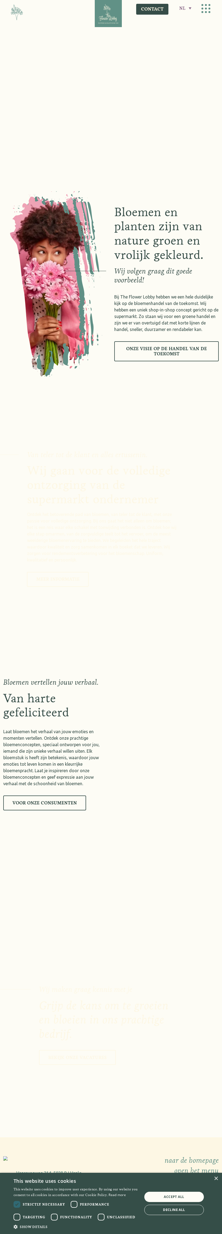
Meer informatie (58, 579)
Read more (117, 1195)
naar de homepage (192, 1160)
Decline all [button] (174, 1209)
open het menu (196, 1170)
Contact (152, 9)
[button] (76, 1226)
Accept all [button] (174, 1196)
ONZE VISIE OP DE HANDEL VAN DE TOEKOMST (166, 351)
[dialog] (111, 1203)
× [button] (216, 1179)
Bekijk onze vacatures (77, 1057)
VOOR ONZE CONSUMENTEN (44, 803)
